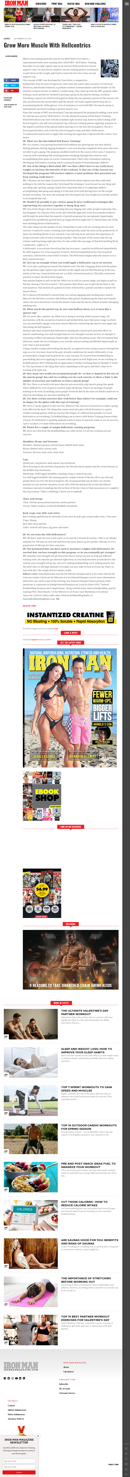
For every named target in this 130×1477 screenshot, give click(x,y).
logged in (35, 640)
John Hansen (11, 56)
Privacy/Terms (113, 1465)
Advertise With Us (16, 1419)
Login (56, 628)
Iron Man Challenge (95, 3)
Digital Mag (73, 3)
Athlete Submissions (17, 1410)
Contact (11, 1405)
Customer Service (67, 1393)
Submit (19, 1472)
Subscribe (41, 3)
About (66, 1367)
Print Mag (57, 3)
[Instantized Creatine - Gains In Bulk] (70, 623)
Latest (7, 38)
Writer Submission (16, 1414)
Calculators (68, 1371)
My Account (64, 1388)
